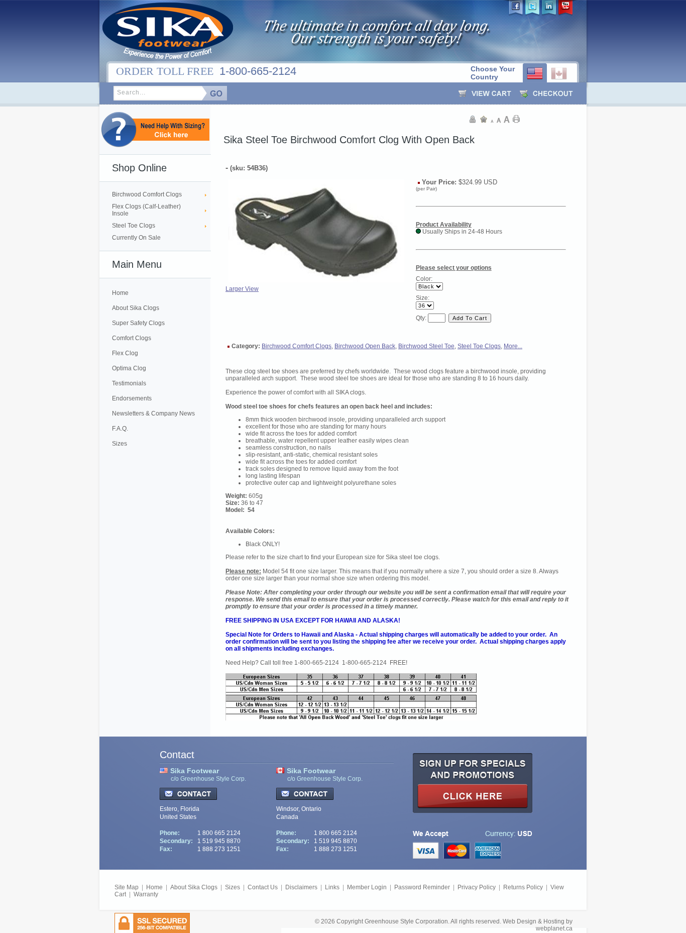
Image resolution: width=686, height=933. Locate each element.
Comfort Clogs (131, 338)
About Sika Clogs (135, 308)
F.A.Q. (120, 428)
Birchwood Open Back (364, 346)
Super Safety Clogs (138, 323)
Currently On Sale (136, 237)
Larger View (242, 288)
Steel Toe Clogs (133, 225)
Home (120, 292)
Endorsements (132, 398)
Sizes (119, 443)
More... (513, 346)
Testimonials (129, 383)
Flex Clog (125, 353)
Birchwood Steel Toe (426, 346)
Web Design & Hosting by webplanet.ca (538, 925)
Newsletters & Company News (153, 413)
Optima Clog (129, 368)
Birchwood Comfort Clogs (147, 194)
